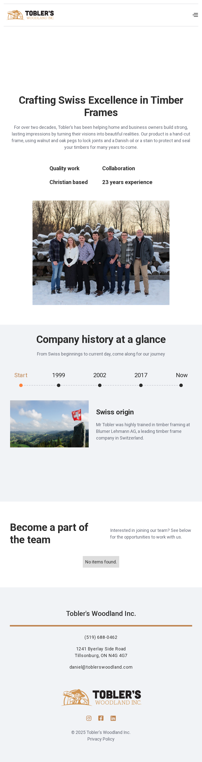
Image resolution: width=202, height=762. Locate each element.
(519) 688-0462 (100, 637)
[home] (30, 15)
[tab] (25, 377)
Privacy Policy (101, 739)
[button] (195, 15)
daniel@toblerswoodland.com (101, 667)
